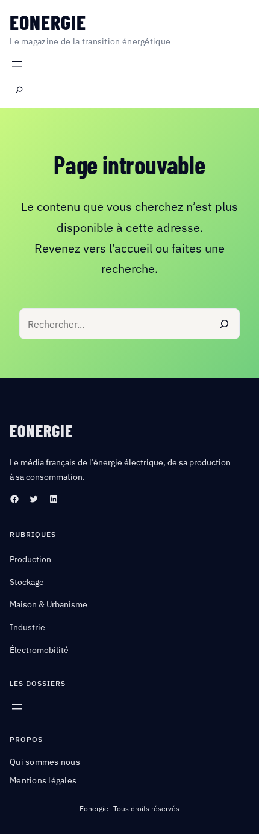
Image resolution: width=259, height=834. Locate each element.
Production (30, 559)
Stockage (27, 582)
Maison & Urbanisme (48, 604)
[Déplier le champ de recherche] (19, 90)
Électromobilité (39, 650)
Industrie (27, 627)
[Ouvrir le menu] (17, 64)
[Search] (224, 323)
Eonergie (48, 22)
